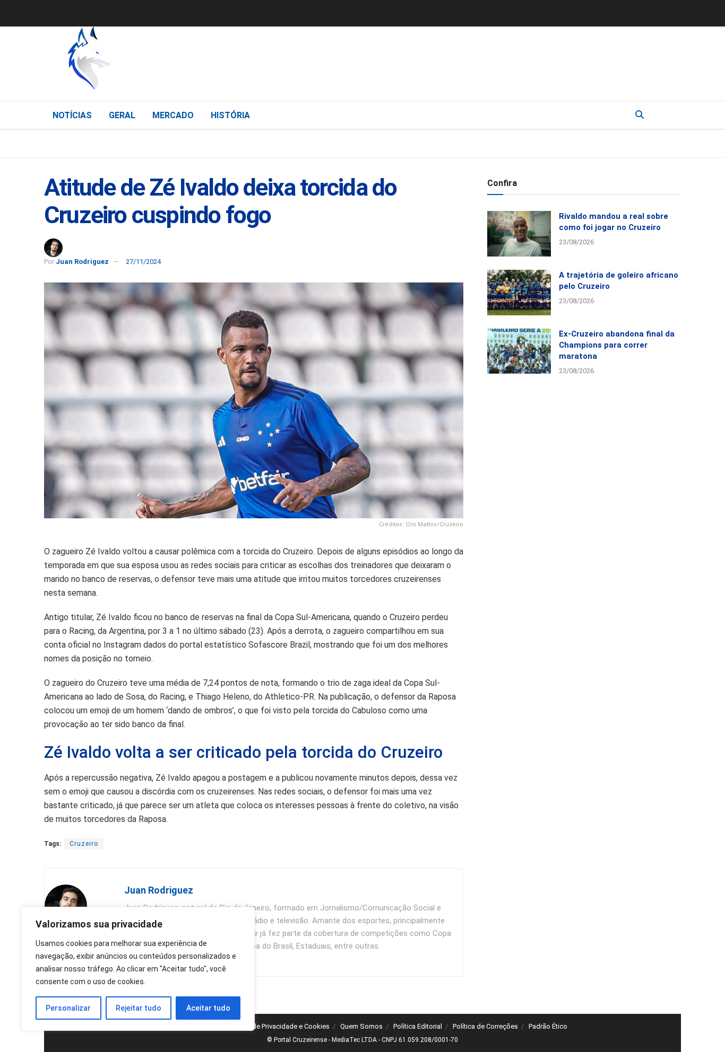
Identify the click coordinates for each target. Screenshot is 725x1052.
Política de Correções (485, 1026)
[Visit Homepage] (144, 60)
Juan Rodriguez (82, 262)
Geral (122, 115)
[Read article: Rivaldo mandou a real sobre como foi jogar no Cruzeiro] (519, 234)
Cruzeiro (84, 843)
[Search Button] (639, 115)
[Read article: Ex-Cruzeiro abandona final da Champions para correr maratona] (519, 351)
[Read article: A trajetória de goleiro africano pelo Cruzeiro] (519, 292)
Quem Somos (361, 1026)
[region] (138, 969)
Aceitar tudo (208, 1008)
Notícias (72, 115)
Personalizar (68, 1008)
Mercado (173, 115)
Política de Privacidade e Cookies (279, 1026)
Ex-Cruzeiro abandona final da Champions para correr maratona (617, 345)
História (230, 115)
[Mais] (672, 114)
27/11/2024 (143, 262)
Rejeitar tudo (138, 1008)
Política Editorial (417, 1026)
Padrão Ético (548, 1026)
